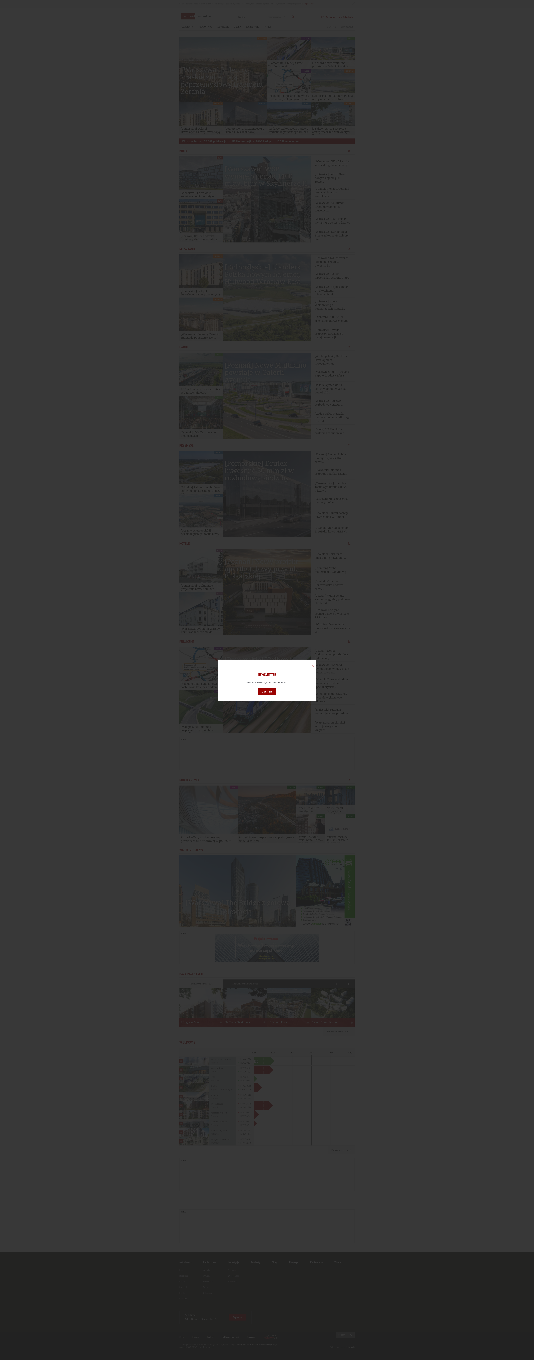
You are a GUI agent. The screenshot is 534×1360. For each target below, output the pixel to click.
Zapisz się (267, 691)
